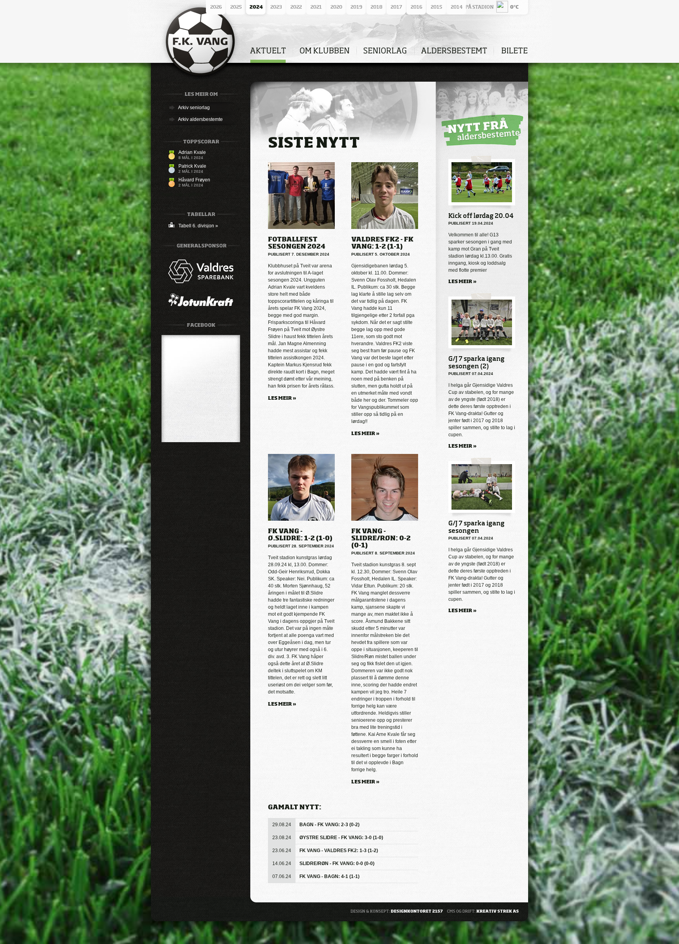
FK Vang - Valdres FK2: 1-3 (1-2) (338, 850)
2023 (276, 7)
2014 (456, 7)
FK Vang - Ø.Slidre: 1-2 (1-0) (300, 534)
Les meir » (282, 398)
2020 (336, 7)
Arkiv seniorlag (194, 107)
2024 (256, 7)
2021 (316, 7)
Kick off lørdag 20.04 (481, 216)
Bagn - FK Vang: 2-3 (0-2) (329, 824)
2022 (296, 7)
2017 (396, 7)
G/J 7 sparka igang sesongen (476, 526)
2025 (236, 7)
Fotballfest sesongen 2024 (296, 242)
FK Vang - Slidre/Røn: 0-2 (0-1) (381, 538)
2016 (416, 7)
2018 (376, 7)
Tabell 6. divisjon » (198, 226)
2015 (436, 7)
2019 (356, 7)
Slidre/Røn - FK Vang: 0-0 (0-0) (336, 863)
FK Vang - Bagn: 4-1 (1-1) (329, 876)
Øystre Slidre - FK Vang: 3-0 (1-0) (341, 837)
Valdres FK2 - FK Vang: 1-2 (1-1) (382, 242)
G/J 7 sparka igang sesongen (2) (476, 362)
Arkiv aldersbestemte (200, 119)
